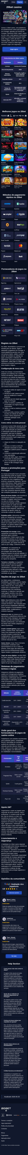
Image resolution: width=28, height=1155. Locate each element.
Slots (23, 115)
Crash (16, 115)
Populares (4, 115)
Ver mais (14, 956)
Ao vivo (11, 115)
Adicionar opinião (14, 892)
